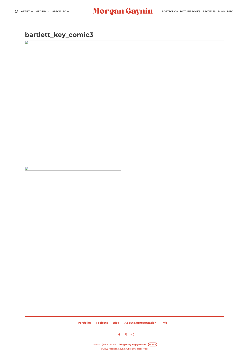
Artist (25, 11)
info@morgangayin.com (132, 344)
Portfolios (170, 11)
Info (230, 11)
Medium (41, 11)
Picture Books (190, 11)
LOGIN (152, 344)
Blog (221, 11)
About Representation (140, 322)
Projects (209, 11)
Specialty (59, 11)
